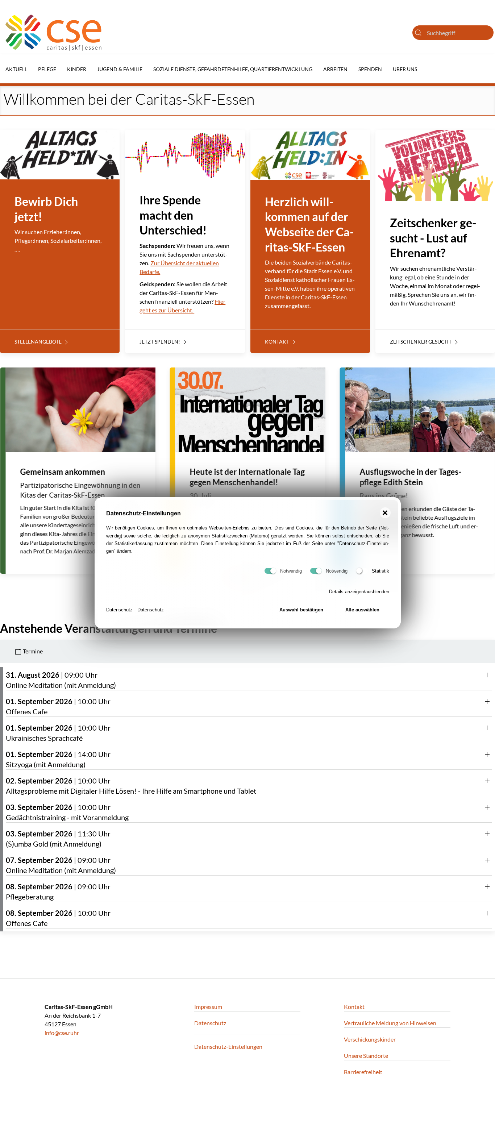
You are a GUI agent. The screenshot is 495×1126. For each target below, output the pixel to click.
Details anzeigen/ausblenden (359, 592)
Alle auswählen (362, 610)
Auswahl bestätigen (301, 610)
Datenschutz (119, 610)
